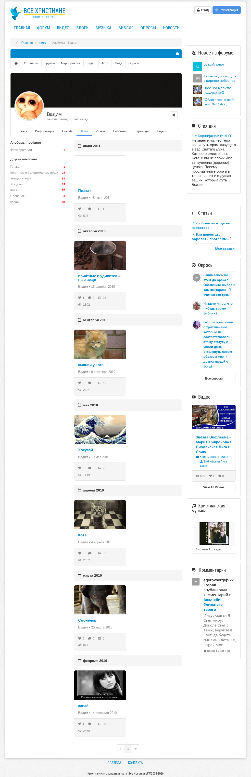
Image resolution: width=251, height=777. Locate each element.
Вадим (54, 114)
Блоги (82, 27)
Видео (63, 27)
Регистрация (228, 10)
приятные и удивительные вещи (99, 278)
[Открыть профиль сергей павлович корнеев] (197, 65)
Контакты (135, 763)
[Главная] (16, 63)
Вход (204, 10)
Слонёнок (87, 620)
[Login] (177, 53)
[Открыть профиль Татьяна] (197, 89)
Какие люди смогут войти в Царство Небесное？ (223, 78)
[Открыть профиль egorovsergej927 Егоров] (197, 77)
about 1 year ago (218, 651)
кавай (83, 706)
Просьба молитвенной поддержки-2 (221, 90)
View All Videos (214, 487)
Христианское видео (213, 457)
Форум (43, 27)
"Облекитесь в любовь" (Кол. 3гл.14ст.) (221, 101)
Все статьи (225, 248)
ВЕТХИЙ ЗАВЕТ (213, 64)
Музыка (104, 27)
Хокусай (85, 450)
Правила (114, 763)
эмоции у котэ (90, 365)
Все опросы (214, 378)
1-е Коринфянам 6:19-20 (212, 135)
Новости (171, 27)
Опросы (148, 27)
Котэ (82, 535)
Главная (22, 27)
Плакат (84, 191)
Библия (126, 27)
